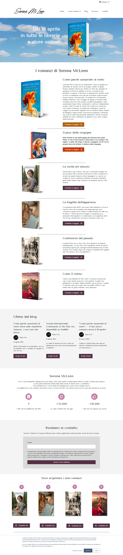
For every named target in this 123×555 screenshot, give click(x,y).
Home (62, 11)
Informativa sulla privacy (60, 457)
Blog (86, 11)
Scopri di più (20, 356)
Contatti (105, 11)
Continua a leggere (72, 124)
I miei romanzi (73, 11)
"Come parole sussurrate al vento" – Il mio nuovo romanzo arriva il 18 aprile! (92, 326)
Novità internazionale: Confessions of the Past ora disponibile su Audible (60, 326)
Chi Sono (94, 11)
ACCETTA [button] (88, 550)
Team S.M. (23, 337)
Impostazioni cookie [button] (77, 550)
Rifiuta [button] (96, 550)
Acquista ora (23, 525)
